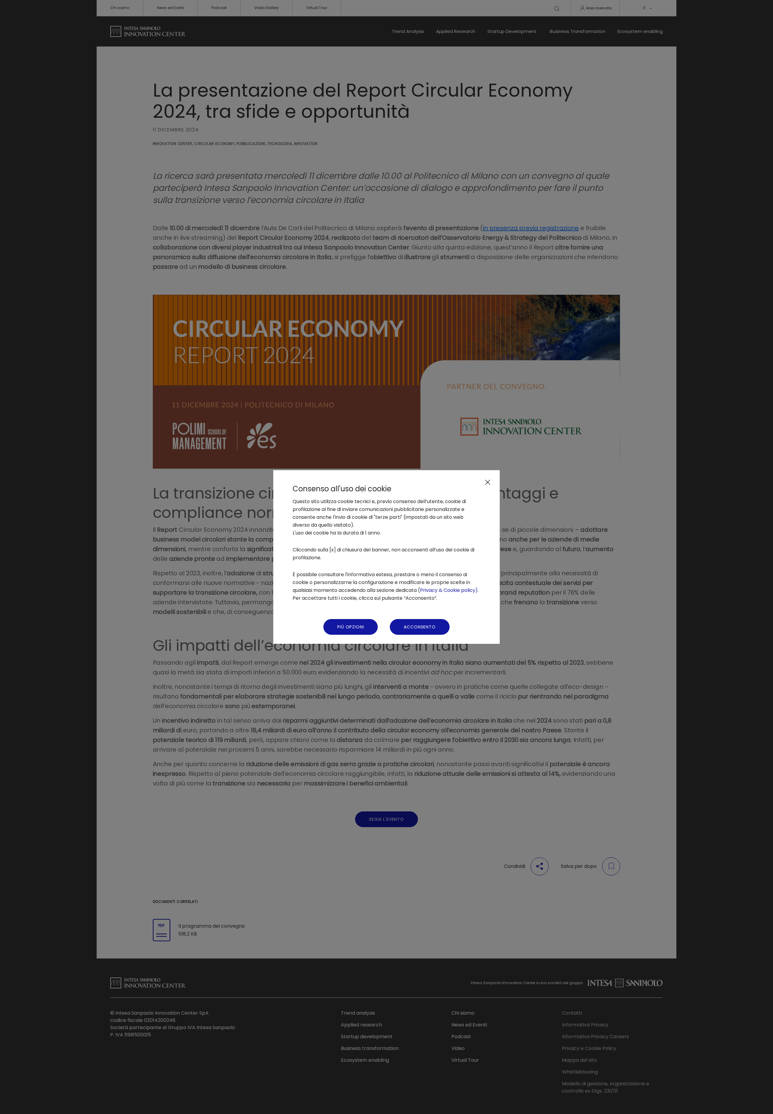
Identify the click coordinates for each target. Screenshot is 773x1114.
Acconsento (419, 627)
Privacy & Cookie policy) (449, 590)
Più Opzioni (350, 627)
